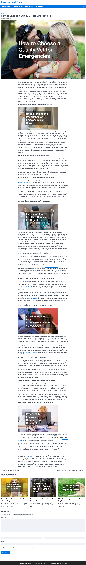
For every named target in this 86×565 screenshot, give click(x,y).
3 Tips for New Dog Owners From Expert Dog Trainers (70, 500)
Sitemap (40, 563)
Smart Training (29, 6)
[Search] (84, 7)
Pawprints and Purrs (11, 2)
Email (45, 535)
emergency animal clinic (28, 145)
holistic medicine (37, 397)
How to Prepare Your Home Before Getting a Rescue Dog (14, 500)
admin (3, 18)
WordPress (64, 563)
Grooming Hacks (6, 6)
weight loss (32, 456)
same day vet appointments (51, 267)
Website (3, 541)
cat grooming (34, 298)
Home (2, 13)
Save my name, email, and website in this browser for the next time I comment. (22, 547)
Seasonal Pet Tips (18, 6)
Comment (4, 517)
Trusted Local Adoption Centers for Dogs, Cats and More (43, 500)
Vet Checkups (39, 6)
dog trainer (56, 166)
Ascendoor (52, 563)
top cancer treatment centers (26, 286)
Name (3, 535)
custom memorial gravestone (29, 352)
